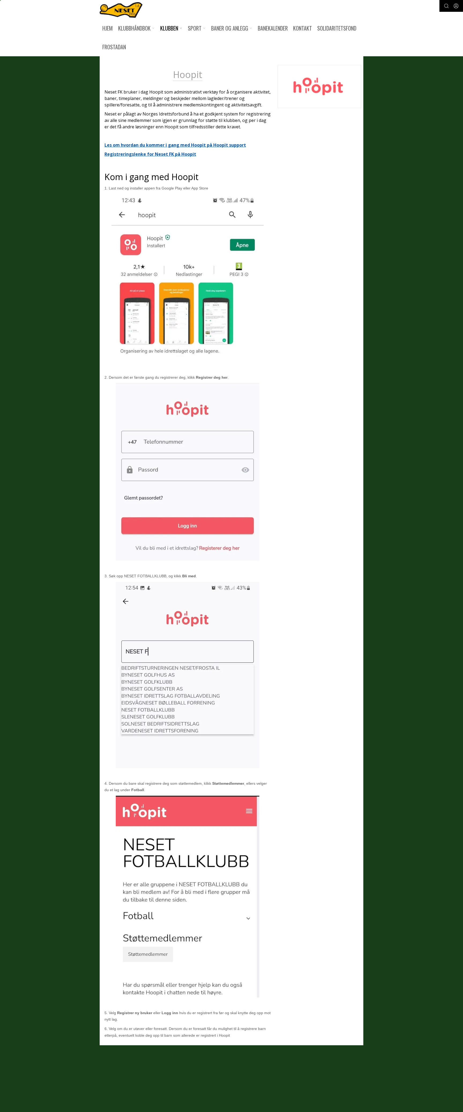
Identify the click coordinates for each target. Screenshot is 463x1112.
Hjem (107, 28)
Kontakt (302, 28)
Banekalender (273, 28)
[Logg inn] (456, 6)
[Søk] (446, 6)
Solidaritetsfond (336, 28)
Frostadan (114, 47)
